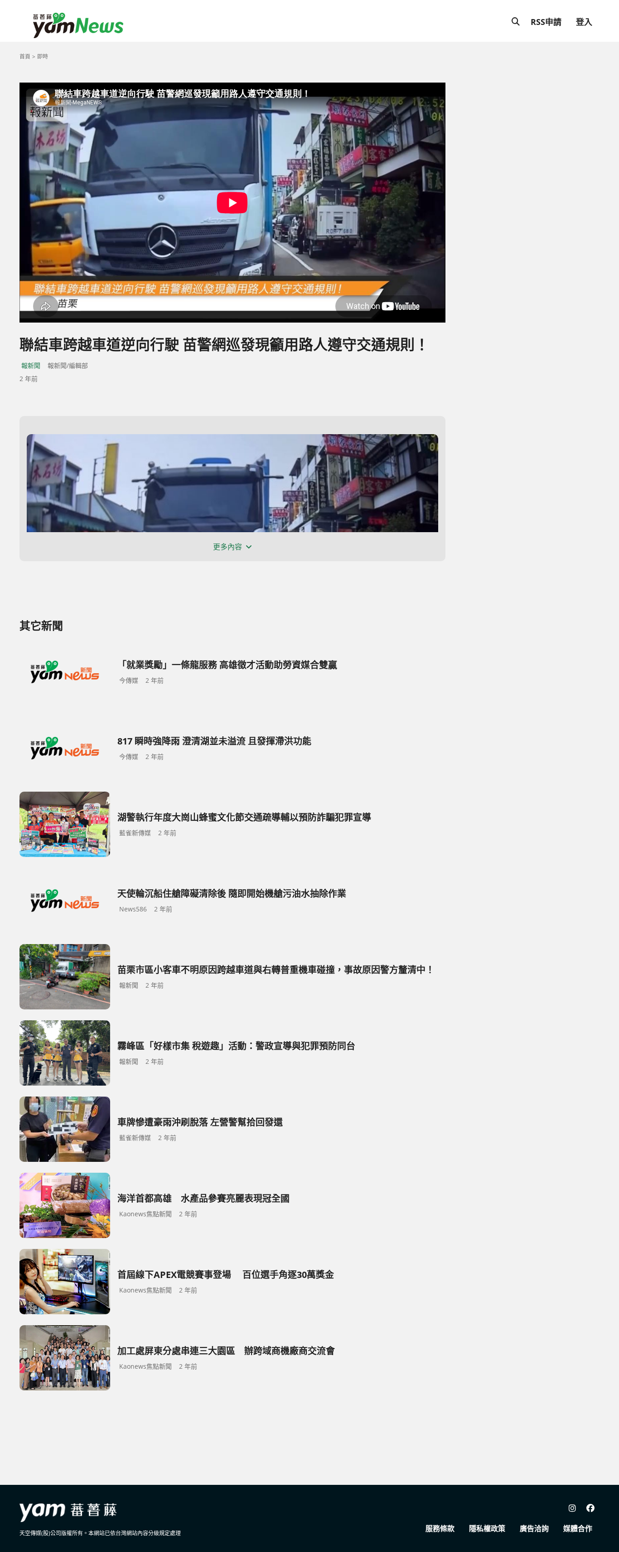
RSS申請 (546, 21)
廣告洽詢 (534, 1528)
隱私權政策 (487, 1528)
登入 (584, 21)
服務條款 (440, 1528)
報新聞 (30, 365)
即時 (42, 56)
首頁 (24, 56)
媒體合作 (577, 1528)
